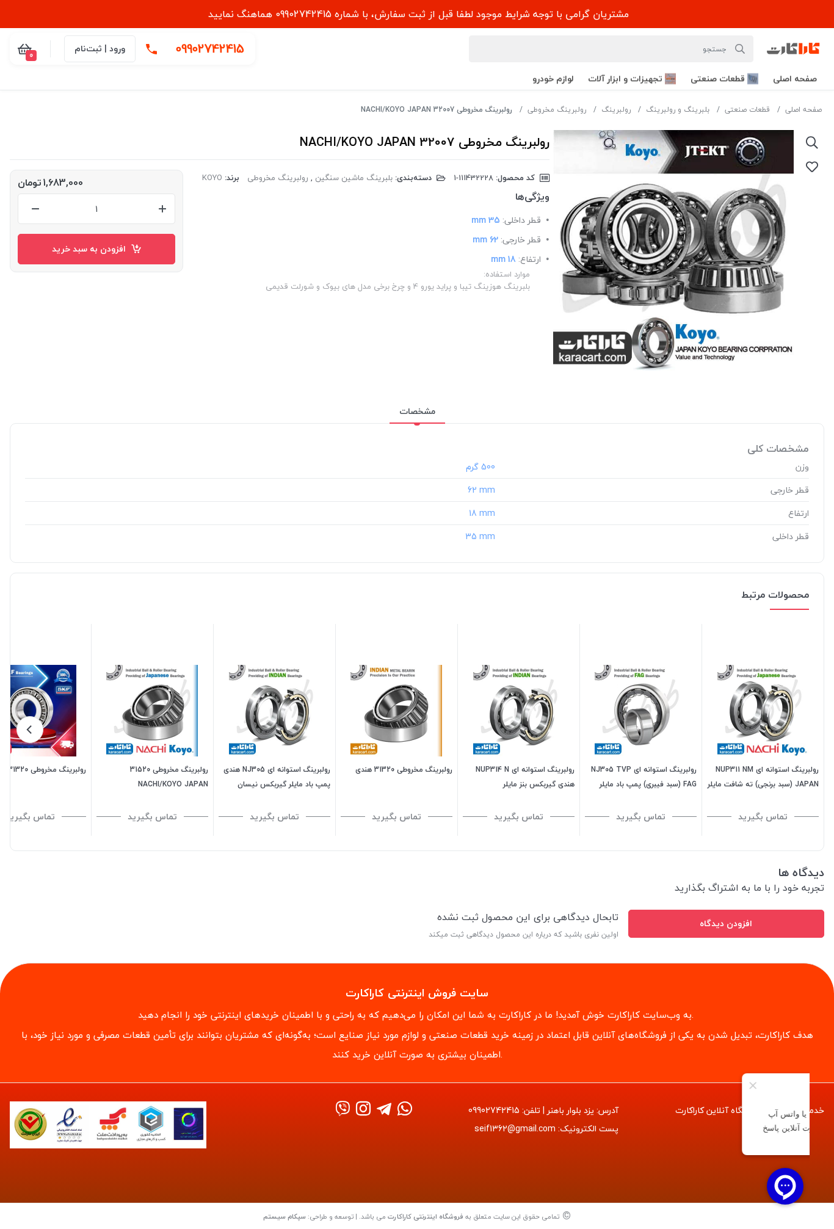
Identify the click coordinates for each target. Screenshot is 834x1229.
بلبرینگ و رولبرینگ (677, 109)
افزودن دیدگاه (726, 923)
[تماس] (151, 48)
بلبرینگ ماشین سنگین (354, 177)
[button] (795, 78)
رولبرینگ (616, 109)
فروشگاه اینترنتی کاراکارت (425, 1216)
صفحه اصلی (803, 109)
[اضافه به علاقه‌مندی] (812, 166)
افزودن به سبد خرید (91, 248)
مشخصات (417, 411)
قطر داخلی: (521, 220)
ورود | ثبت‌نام (99, 48)
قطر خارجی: (521, 239)
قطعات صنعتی (747, 109)
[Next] (29, 729)
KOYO (212, 177)
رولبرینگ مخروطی (557, 109)
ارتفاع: (529, 259)
